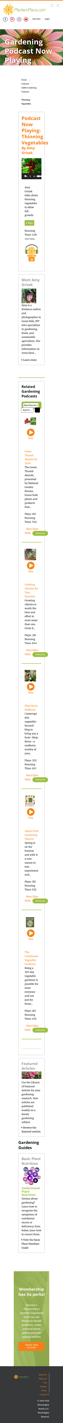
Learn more (29, 359)
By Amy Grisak (28, 150)
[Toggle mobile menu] (58, 5)
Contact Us (44, 1394)
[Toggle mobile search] (52, 5)
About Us (43, 1375)
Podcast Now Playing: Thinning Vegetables (35, 130)
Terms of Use (43, 1381)
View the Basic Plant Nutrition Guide (31, 1243)
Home (24, 80)
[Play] (25, 176)
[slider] (38, 176)
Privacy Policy (43, 1388)
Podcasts (25, 84)
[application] (31, 176)
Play (30, 222)
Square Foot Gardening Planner (31, 834)
